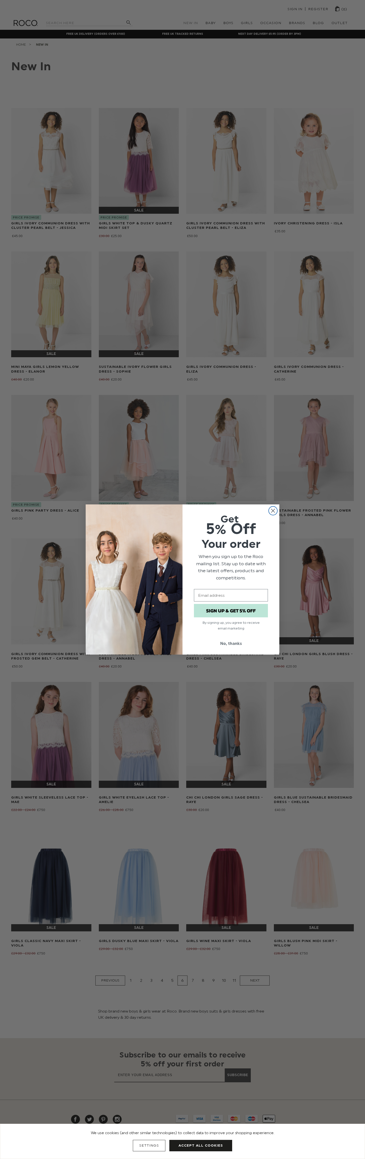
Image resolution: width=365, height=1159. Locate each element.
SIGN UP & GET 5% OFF (231, 610)
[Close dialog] (273, 510)
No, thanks (231, 643)
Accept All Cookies (201, 1145)
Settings (149, 1145)
